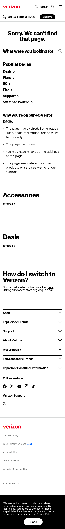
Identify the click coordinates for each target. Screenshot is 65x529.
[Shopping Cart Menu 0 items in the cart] (52, 7)
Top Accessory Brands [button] (18, 358)
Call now (47, 16)
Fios (6, 90)
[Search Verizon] (36, 7)
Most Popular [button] (12, 349)
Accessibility (10, 452)
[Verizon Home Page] (11, 6)
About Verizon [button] (12, 340)
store (29, 290)
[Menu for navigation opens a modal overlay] (60, 7)
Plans (7, 77)
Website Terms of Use (15, 469)
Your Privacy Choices (15, 444)
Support (9, 96)
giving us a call (44, 290)
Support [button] (8, 331)
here (50, 287)
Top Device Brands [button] (15, 322)
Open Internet (11, 460)
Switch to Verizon (16, 102)
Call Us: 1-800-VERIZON (21, 17)
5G (5, 84)
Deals (7, 71)
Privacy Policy (10, 435)
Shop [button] (6, 312)
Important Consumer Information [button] (25, 368)
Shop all (8, 203)
